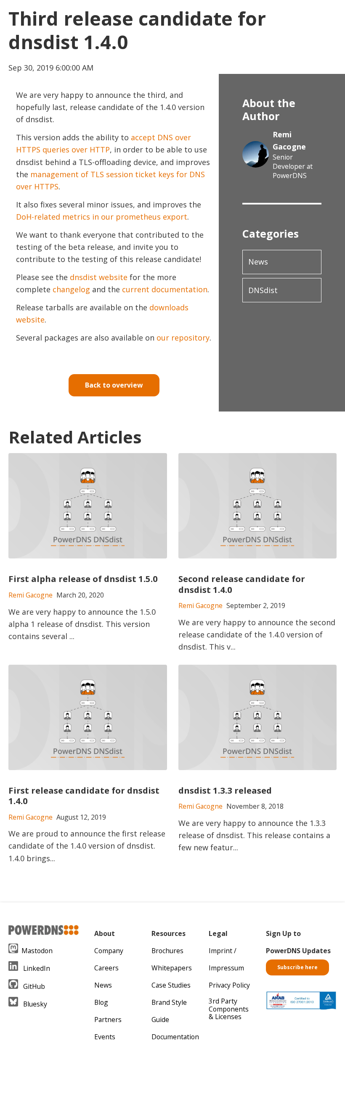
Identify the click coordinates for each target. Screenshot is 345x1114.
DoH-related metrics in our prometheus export (101, 217)
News (258, 262)
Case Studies (171, 985)
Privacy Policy (229, 985)
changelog (71, 289)
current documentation (164, 289)
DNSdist (263, 290)
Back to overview (114, 385)
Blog (101, 1002)
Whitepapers (171, 967)
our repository (183, 338)
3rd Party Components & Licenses (229, 1009)
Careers (106, 967)
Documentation (175, 1036)
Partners (108, 1019)
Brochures (167, 950)
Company (108, 950)
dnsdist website (98, 277)
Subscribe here (297, 967)
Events (104, 1036)
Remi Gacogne (289, 140)
